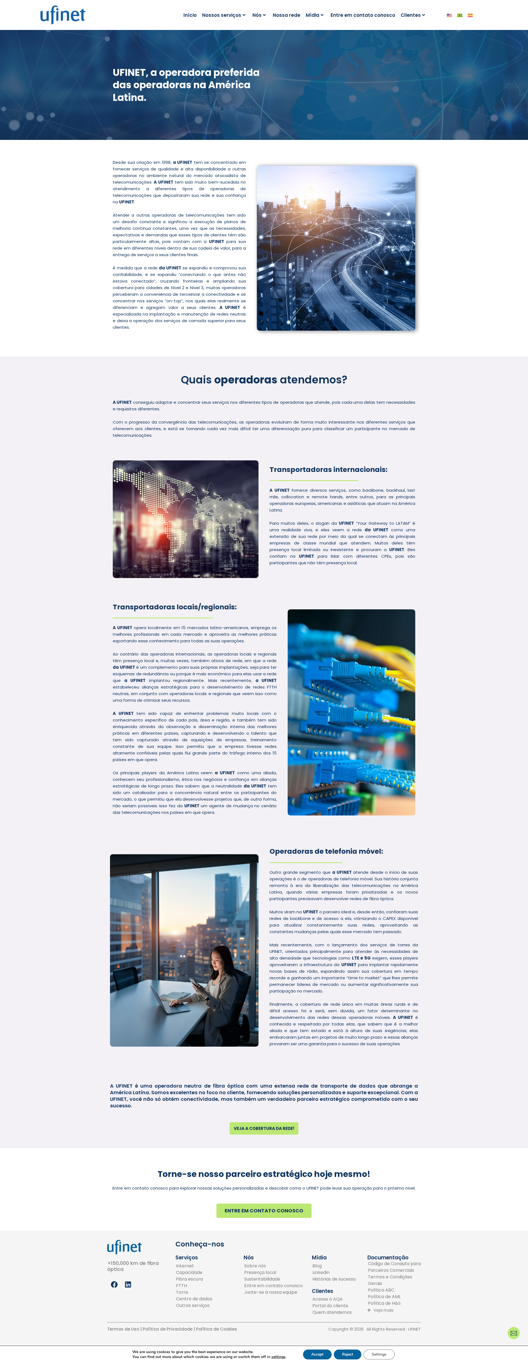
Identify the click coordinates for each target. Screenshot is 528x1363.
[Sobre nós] (273, 1266)
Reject (347, 1354)
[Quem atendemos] (332, 1312)
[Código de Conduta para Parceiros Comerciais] (396, 1267)
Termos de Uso (123, 1329)
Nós (257, 15)
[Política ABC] (396, 1290)
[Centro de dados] (194, 1299)
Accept (317, 1354)
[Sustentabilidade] (273, 1279)
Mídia (312, 15)
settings (278, 1356)
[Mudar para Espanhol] (470, 15)
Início (190, 15)
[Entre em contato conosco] (273, 1285)
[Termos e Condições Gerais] (396, 1280)
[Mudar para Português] (460, 15)
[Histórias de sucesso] (334, 1279)
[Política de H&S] (396, 1303)
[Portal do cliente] (332, 1306)
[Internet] (194, 1266)
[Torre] (194, 1292)
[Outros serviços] (194, 1305)
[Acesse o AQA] (332, 1299)
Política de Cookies (216, 1329)
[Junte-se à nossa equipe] (273, 1292)
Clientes (411, 15)
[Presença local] (273, 1272)
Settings (379, 1354)
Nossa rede (286, 15)
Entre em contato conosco (363, 15)
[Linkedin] (334, 1272)
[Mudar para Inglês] (449, 15)
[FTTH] (194, 1285)
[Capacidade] (194, 1272)
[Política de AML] (396, 1296)
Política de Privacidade (167, 1329)
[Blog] (334, 1266)
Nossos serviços (221, 15)
